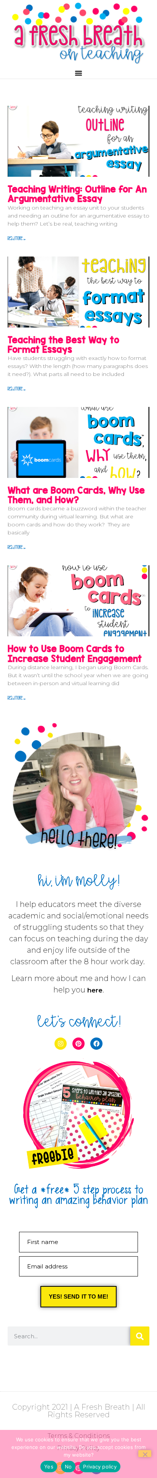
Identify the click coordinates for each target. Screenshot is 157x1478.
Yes (48, 1466)
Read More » (17, 238)
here (95, 990)
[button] (78, 73)
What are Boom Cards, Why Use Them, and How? (76, 495)
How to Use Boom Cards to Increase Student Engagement (75, 653)
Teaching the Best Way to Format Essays (63, 344)
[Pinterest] (78, 1044)
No (68, 1466)
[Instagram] (60, 1044)
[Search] (139, 1336)
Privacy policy (100, 1466)
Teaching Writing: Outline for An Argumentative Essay (77, 194)
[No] (144, 1453)
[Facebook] (96, 1044)
